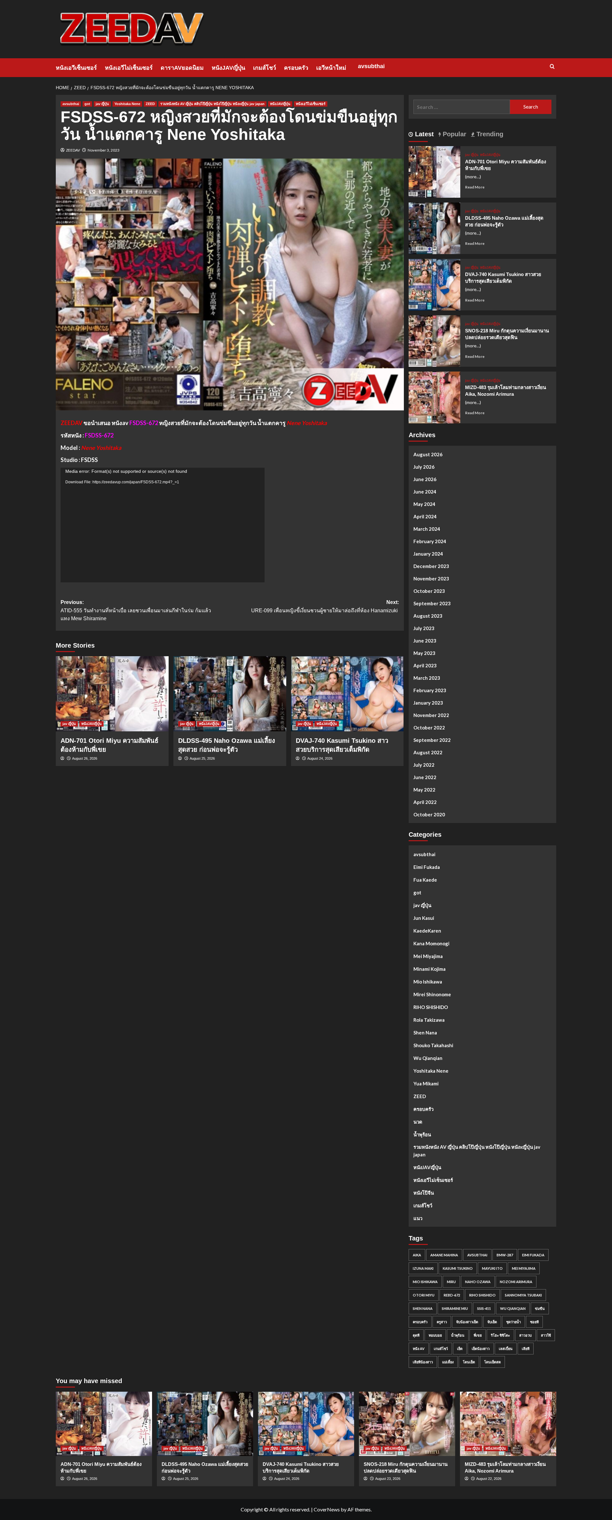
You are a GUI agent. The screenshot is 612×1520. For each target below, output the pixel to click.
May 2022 (424, 789)
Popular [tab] (453, 134)
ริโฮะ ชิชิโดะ (500, 1335)
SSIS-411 (484, 1308)
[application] (163, 525)
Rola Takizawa (429, 1020)
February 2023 (429, 690)
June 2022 (424, 777)
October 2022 (429, 727)
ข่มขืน (540, 1308)
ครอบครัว (296, 68)
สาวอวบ (525, 1335)
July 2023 (423, 628)
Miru (451, 1282)
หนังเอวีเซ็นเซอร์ (76, 68)
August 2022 (427, 752)
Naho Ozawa (478, 1282)
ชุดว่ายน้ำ (513, 1322)
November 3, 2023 (104, 150)
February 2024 (429, 541)
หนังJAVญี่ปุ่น (228, 68)
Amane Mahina (444, 1255)
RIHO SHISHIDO (430, 1007)
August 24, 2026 (319, 758)
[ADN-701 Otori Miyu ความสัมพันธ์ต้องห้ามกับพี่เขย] (112, 693)
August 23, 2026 (387, 1479)
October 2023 (429, 591)
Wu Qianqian (427, 1058)
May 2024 (424, 504)
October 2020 (429, 814)
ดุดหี (416, 1335)
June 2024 (424, 491)
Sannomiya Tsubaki (523, 1295)
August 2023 (427, 616)
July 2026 (423, 467)
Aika (417, 1255)
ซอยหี (534, 1322)
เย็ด (460, 1348)
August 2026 (427, 454)
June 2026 (424, 479)
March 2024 (426, 529)
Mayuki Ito (492, 1268)
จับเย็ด (492, 1322)
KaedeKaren (427, 931)
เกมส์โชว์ (264, 68)
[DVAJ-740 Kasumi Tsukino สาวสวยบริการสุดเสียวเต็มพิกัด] (347, 693)
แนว (417, 1218)
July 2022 (423, 765)
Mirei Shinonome (432, 994)
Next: (325, 606)
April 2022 (425, 802)
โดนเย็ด (469, 1362)
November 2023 (431, 578)
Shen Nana (425, 1032)
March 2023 (426, 678)
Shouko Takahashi (433, 1045)
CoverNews (327, 1509)
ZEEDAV (73, 150)
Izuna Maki (423, 1268)
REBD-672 (452, 1295)
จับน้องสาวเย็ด (467, 1322)
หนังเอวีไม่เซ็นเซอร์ (129, 68)
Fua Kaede (425, 880)
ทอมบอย (435, 1335)
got (87, 104)
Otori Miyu (423, 1295)
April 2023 (425, 665)
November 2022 (431, 715)
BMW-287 (505, 1255)
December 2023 (431, 566)
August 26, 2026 (84, 758)
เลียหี (525, 1348)
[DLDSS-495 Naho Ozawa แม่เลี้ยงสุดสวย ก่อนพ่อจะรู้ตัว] (229, 693)
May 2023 (424, 653)
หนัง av (419, 1348)
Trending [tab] (489, 134)
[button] (552, 66)
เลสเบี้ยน (506, 1348)
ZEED (150, 104)
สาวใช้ (546, 1335)
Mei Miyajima (428, 956)
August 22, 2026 (488, 1479)
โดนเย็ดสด (492, 1362)
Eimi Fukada (426, 867)
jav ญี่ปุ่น (102, 104)
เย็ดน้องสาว (481, 1348)
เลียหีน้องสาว (423, 1362)
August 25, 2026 (202, 758)
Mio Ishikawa (427, 981)
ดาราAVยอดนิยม (182, 68)
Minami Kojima (429, 969)
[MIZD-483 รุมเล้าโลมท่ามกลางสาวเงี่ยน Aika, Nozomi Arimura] (434, 397)
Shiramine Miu (455, 1308)
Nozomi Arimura (516, 1282)
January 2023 (428, 703)
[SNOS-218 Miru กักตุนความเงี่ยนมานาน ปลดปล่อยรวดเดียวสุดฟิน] (434, 340)
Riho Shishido (482, 1295)
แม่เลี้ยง (448, 1362)
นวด (417, 1122)
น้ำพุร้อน (422, 1134)
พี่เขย (478, 1335)
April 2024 (425, 516)
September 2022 (432, 740)
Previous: (136, 610)
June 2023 (424, 640)
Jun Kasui (423, 918)
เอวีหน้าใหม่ (331, 68)
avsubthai (371, 66)
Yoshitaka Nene (127, 104)
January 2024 (428, 554)
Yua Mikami (426, 1083)
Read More (474, 187)
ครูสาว (442, 1322)
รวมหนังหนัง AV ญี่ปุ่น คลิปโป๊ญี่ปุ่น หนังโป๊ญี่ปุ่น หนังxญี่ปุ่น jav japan (212, 104)
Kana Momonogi (431, 943)
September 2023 (432, 603)
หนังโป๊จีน (423, 1193)
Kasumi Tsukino (458, 1268)
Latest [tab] (423, 134)
